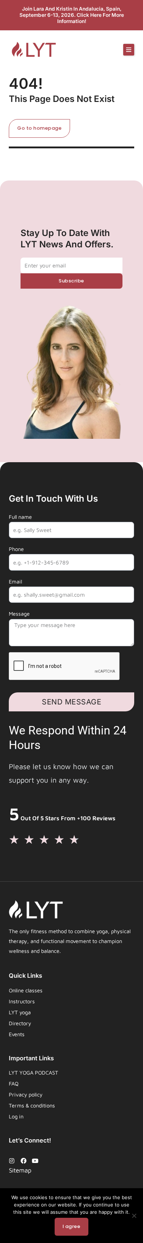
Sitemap (20, 1170)
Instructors (22, 1001)
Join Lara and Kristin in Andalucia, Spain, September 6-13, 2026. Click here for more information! (71, 15)
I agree (72, 1226)
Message (19, 614)
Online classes (26, 990)
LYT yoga (20, 1012)
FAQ (13, 1083)
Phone (16, 549)
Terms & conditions (32, 1105)
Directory (20, 1023)
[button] (128, 50)
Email (15, 581)
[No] (134, 1215)
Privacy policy (26, 1094)
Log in (16, 1116)
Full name (20, 517)
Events (17, 1034)
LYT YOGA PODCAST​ (33, 1072)
